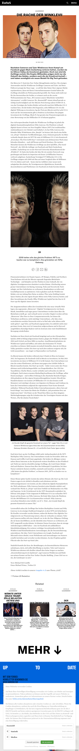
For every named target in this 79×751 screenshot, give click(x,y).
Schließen (77, 727)
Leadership (39, 11)
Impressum (42, 746)
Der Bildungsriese (66, 601)
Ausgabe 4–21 (41, 570)
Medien (14, 737)
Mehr (34, 649)
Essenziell (11, 726)
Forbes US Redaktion (21, 576)
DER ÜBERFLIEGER (39, 603)
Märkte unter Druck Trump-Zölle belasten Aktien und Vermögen (13, 598)
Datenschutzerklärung (31, 746)
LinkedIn (46, 269)
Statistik (14, 731)
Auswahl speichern (33, 742)
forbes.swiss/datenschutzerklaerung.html (28, 699)
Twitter (33, 269)
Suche (67, 3)
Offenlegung (50, 746)
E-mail (42, 269)
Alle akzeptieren (47, 742)
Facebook (37, 269)
